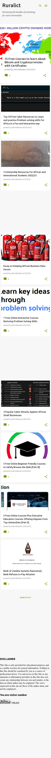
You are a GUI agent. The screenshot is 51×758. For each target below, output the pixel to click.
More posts (25, 597)
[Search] (40, 5)
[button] (44, 76)
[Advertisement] (25, 212)
